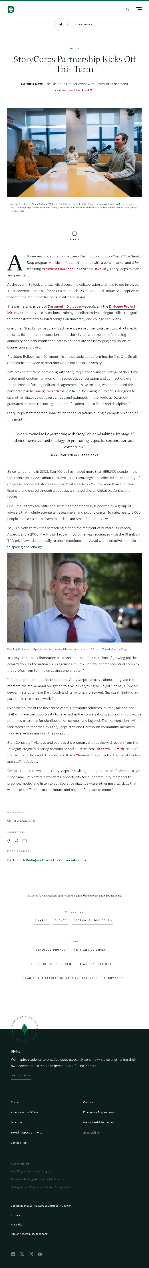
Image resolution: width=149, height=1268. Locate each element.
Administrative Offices (24, 1112)
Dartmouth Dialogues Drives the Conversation (44, 860)
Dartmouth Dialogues (65, 306)
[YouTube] (40, 1255)
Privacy (15, 1215)
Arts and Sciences (90, 949)
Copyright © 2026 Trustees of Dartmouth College (41, 1205)
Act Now (19, 1075)
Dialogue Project (51, 949)
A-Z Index (17, 1224)
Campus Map (19, 1142)
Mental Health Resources (98, 1122)
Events (61, 920)
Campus (41, 920)
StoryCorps (114, 978)
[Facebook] (13, 1255)
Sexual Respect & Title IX (26, 1132)
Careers (88, 1102)
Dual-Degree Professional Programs (32, 1171)
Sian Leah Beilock (96, 964)
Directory (17, 1122)
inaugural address (50, 391)
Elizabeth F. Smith (109, 748)
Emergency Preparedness (99, 1112)
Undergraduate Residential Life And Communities (41, 1187)
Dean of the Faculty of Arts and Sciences (60, 978)
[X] (22, 1255)
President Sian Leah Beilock (64, 268)
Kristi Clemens (77, 755)
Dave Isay (101, 268)
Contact (16, 1102)
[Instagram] (31, 1255)
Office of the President (52, 964)
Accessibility (91, 1132)
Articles (74, 48)
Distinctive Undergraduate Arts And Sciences (38, 1179)
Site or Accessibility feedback (29, 1234)
